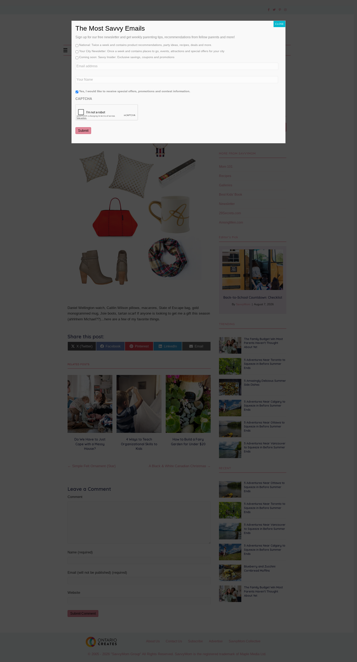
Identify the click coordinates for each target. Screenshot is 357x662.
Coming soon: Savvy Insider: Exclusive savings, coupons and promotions (126, 57)
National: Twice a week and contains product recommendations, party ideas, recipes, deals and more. (145, 45)
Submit (83, 130)
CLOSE (279, 24)
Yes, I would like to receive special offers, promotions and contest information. (134, 91)
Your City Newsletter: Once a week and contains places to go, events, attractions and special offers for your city (151, 51)
